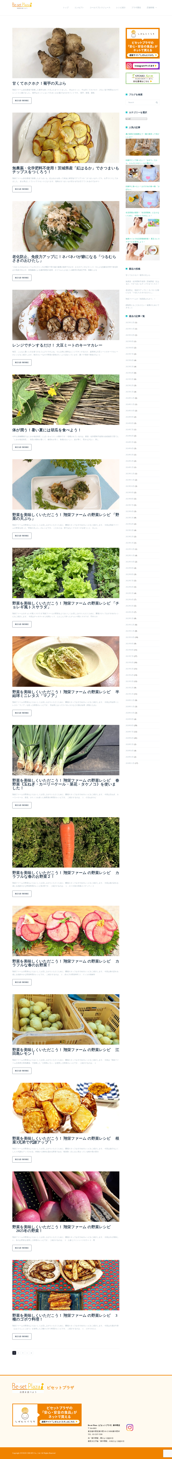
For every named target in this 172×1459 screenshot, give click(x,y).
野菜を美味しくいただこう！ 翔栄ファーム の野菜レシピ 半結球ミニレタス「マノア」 (65, 694)
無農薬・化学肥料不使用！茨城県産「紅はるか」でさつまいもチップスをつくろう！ (65, 170)
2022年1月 (130, 618)
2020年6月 (130, 738)
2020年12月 (130, 700)
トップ (66, 8)
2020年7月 (130, 732)
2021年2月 (130, 688)
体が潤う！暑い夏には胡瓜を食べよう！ (46, 430)
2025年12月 (130, 322)
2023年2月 (130, 537)
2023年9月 (130, 492)
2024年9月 (130, 417)
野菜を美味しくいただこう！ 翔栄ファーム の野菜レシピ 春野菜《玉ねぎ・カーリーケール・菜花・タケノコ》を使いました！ (65, 784)
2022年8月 (130, 574)
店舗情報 (150, 8)
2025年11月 (130, 329)
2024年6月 (130, 436)
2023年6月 (130, 511)
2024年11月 (130, 404)
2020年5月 (130, 744)
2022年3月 (130, 606)
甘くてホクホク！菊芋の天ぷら (39, 83)
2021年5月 (130, 669)
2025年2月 (130, 385)
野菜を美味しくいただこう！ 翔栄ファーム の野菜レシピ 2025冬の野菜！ (61, 1229)
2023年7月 (130, 505)
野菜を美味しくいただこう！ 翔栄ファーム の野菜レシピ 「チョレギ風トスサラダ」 (65, 605)
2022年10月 (130, 562)
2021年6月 (130, 662)
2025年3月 (130, 379)
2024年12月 (130, 398)
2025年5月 (130, 367)
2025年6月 (130, 360)
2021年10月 (130, 637)
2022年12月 (130, 549)
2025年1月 (130, 392)
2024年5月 (130, 442)
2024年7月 (130, 430)
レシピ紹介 (121, 8)
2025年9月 (130, 341)
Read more (22, 100)
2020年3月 (130, 757)
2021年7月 (130, 656)
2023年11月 (130, 480)
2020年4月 (130, 751)
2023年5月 (130, 518)
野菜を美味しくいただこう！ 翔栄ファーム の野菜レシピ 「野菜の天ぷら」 (65, 517)
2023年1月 (130, 543)
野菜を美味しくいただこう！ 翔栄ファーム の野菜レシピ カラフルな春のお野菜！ (65, 963)
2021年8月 (130, 650)
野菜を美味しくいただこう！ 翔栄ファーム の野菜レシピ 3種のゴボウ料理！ (64, 1317)
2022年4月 (130, 599)
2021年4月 (130, 675)
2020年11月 (130, 707)
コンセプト (79, 8)
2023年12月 (130, 474)
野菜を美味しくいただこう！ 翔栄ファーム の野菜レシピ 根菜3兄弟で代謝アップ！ (65, 1140)
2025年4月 (130, 373)
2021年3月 (130, 681)
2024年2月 (130, 461)
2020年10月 (130, 713)
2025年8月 (130, 348)
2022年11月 (130, 555)
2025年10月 (130, 335)
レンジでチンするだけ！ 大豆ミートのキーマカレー (57, 345)
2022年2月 (130, 612)
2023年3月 (130, 530)
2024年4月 (130, 448)
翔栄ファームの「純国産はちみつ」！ (141, 299)
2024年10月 (130, 411)
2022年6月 (130, 587)
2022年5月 (130, 593)
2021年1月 (130, 694)
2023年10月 (130, 486)
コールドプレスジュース (100, 8)
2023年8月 (130, 499)
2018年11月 (130, 763)
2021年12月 (130, 625)
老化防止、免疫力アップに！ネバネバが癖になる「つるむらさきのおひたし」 (64, 259)
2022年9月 (130, 568)
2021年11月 (130, 631)
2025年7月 (130, 354)
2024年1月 (130, 467)
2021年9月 (130, 644)
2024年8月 (130, 423)
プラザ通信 (136, 8)
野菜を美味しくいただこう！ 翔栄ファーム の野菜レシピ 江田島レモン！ (65, 1052)
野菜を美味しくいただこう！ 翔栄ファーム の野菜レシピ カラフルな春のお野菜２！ (65, 875)
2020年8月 (130, 725)
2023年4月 (130, 524)
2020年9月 (130, 719)
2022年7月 (130, 581)
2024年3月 (130, 455)
